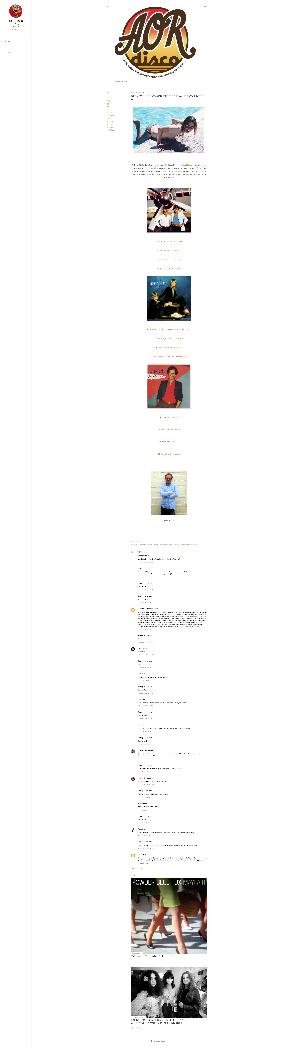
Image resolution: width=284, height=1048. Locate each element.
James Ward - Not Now (170, 417)
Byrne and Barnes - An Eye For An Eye (170, 241)
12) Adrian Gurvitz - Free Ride (169, 454)
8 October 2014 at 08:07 (146, 667)
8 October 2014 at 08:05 (146, 655)
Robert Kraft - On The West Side (169, 269)
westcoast (111, 127)
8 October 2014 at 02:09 (146, 590)
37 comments (140, 1027)
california (110, 118)
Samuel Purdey (187, 165)
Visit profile (16, 30)
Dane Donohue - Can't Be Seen (170, 250)
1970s (109, 101)
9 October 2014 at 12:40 (145, 718)
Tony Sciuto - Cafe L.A (170, 441)
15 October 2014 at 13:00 (145, 772)
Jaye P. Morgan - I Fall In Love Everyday (170, 338)
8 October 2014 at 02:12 (145, 602)
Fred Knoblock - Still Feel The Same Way (170, 357)
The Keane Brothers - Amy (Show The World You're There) (170, 329)
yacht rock (111, 130)
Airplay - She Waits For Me (170, 429)
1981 (108, 107)
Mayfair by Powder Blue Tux (152, 955)
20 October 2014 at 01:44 (146, 784)
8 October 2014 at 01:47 (145, 577)
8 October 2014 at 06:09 (146, 642)
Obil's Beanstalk (144, 750)
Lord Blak (141, 648)
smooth (110, 121)
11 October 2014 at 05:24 (145, 731)
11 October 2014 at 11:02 (145, 744)
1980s (109, 104)
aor (108, 110)
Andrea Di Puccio (144, 778)
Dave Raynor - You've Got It (170, 259)
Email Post (139, 541)
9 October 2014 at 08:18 (145, 693)
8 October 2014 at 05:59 (145, 629)
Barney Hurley (143, 583)
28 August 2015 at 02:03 (146, 848)
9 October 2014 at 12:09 (145, 706)
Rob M (140, 855)
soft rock (110, 124)
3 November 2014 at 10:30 (146, 823)
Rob (139, 829)
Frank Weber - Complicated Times (170, 347)
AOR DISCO (16, 21)
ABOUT (124, 81)
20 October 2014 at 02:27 (146, 797)
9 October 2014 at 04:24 (145, 680)
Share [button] (109, 92)
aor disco (110, 113)
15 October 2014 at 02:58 (146, 759)
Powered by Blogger (159, 1041)
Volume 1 (164, 171)
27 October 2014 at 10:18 (145, 810)
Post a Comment (137, 868)
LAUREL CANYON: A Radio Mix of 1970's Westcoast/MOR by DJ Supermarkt (157, 1022)
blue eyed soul (112, 116)
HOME (117, 81)
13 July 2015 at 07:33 (144, 835)
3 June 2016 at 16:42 (144, 863)
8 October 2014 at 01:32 (145, 562)
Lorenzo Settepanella (146, 609)
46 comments (140, 960)
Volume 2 (175, 171)
